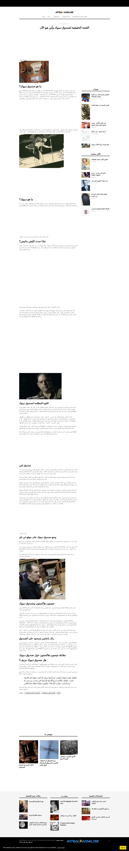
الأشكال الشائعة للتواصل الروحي (100, 209)
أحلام (58, 693)
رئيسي (67, 23)
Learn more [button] (61, 847)
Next (80, 748)
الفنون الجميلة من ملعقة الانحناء (100, 105)
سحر (49, 16)
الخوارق (64, 23)
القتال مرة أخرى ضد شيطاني (68, 816)
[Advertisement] (48, 44)
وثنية (43, 16)
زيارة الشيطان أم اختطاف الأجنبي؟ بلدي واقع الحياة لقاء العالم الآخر (49, 763)
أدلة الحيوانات (66, 16)
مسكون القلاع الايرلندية (35, 815)
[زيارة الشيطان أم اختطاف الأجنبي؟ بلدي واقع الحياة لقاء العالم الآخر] (49, 749)
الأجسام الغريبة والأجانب (48, 693)
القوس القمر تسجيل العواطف (99, 159)
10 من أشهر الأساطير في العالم (100, 809)
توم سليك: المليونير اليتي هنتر (99, 181)
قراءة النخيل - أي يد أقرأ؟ (98, 131)
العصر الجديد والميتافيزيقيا (79, 16)
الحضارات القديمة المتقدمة (32, 693)
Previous (16, 748)
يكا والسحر (56, 16)
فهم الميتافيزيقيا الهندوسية (36, 801)
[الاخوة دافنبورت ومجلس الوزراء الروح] (69, 747)
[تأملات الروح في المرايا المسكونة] (28, 751)
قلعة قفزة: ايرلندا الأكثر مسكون (100, 144)
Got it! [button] (123, 847)
